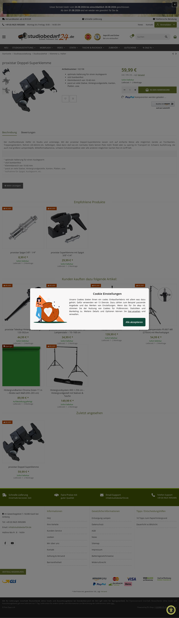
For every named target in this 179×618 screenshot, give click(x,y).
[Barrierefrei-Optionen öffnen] (171, 610)
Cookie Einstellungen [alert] (107, 294)
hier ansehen (134, 311)
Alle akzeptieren (134, 322)
